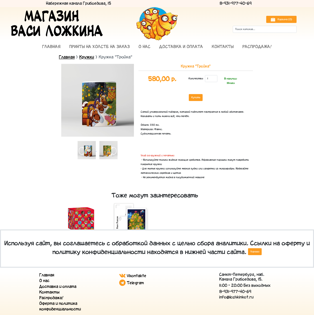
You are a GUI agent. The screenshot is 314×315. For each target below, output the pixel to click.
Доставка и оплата (181, 47)
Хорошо (254, 251)
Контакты (223, 47)
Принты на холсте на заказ (99, 47)
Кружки (86, 57)
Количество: (195, 78)
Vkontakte (136, 276)
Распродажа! (257, 47)
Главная (51, 47)
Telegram (135, 283)
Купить (195, 97)
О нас (144, 47)
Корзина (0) (284, 19)
